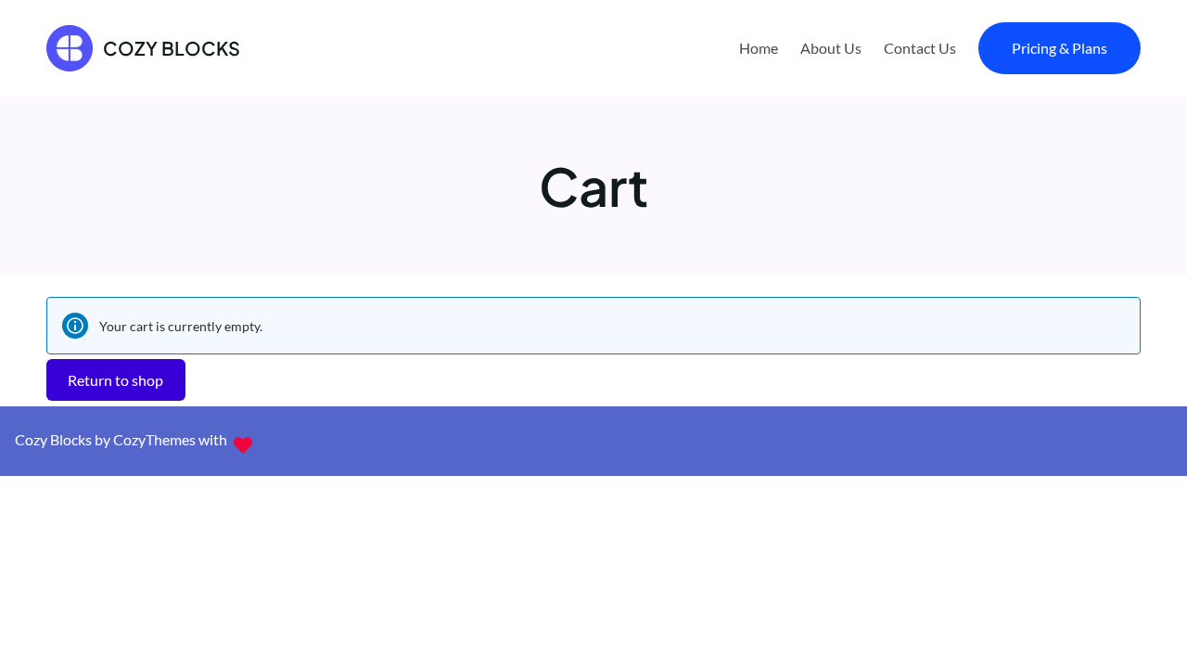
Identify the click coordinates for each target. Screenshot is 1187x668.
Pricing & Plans (1059, 48)
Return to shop (115, 380)
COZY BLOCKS (171, 47)
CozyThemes (154, 439)
